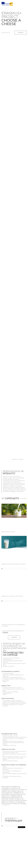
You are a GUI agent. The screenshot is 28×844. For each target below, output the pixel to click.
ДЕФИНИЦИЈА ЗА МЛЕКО (8, 531)
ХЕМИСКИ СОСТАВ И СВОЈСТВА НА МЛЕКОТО (13, 564)
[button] (23, 4)
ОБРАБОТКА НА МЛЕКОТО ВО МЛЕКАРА (12, 596)
